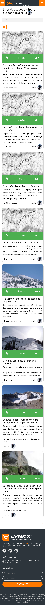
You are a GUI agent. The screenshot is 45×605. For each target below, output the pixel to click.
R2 (38, 478)
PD (38, 179)
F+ (38, 58)
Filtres (6, 20)
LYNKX (26, 543)
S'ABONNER (22, 584)
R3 (38, 412)
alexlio (22, 12)
